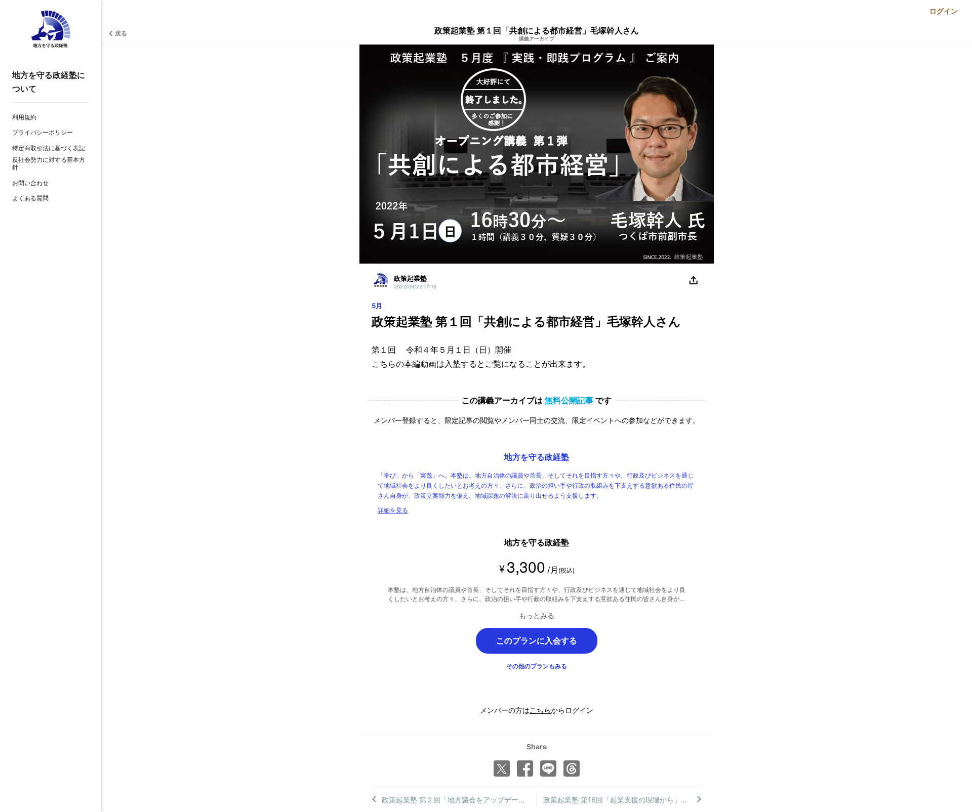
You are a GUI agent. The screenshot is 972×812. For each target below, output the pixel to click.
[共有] (693, 281)
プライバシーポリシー (42, 132)
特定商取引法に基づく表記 (48, 148)
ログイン (943, 11)
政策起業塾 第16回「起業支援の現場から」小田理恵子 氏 (622, 799)
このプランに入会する (536, 640)
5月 (377, 306)
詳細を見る (393, 510)
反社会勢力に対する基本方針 (48, 164)
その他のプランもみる (536, 666)
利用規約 (24, 117)
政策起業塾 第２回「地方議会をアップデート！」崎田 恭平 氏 (459, 799)
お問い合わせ (30, 183)
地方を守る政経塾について (48, 82)
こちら (540, 710)
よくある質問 (30, 198)
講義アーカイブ (536, 38)
